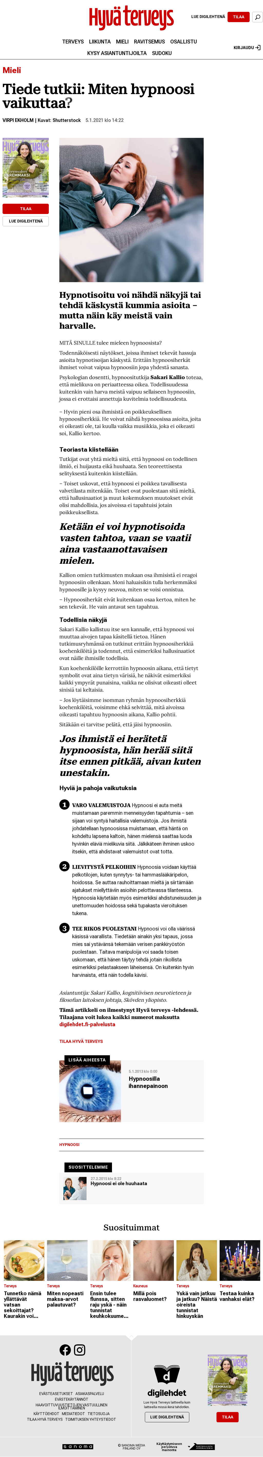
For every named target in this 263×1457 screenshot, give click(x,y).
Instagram (79, 1350)
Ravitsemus (149, 42)
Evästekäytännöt (71, 1399)
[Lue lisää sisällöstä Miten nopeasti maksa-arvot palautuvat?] (67, 1260)
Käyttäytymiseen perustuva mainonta (169, 1447)
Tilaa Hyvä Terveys (81, 1041)
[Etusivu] (73, 1374)
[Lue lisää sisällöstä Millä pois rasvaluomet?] (153, 1260)
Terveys (73, 42)
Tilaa (238, 17)
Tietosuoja (99, 1414)
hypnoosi (69, 1145)
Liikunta (100, 42)
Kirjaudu (244, 47)
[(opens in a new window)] (26, 168)
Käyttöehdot (46, 1414)
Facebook (65, 1350)
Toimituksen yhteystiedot (90, 1419)
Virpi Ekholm (18, 120)
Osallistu (183, 42)
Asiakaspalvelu (90, 1394)
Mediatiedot (73, 1414)
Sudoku (162, 53)
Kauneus (140, 1286)
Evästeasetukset (56, 1394)
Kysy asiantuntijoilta (117, 53)
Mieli (122, 42)
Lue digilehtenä (208, 16)
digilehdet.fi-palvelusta (87, 1024)
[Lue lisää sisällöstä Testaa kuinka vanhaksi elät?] (240, 1260)
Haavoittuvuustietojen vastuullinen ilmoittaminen (71, 1406)
